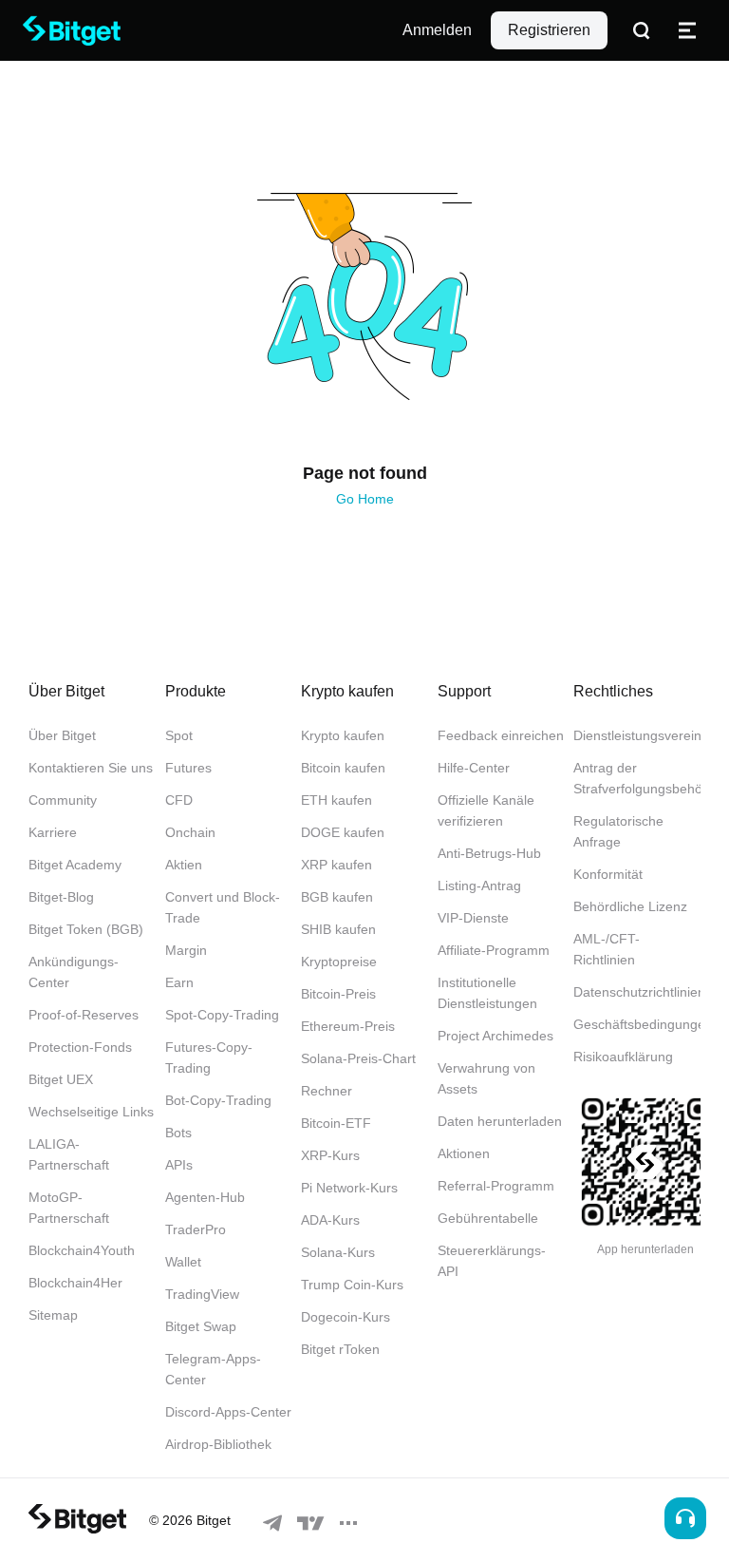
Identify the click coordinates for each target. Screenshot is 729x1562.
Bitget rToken (340, 1349)
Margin (186, 950)
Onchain (190, 832)
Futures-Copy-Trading (208, 1057)
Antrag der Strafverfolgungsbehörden (637, 778)
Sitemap (53, 1315)
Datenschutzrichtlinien (637, 992)
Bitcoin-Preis (338, 993)
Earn (179, 982)
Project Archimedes (495, 1035)
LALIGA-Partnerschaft (68, 1154)
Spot (179, 735)
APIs (179, 1164)
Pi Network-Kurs (349, 1187)
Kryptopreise (339, 961)
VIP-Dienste (473, 917)
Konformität (608, 874)
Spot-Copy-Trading (222, 1014)
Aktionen (464, 1153)
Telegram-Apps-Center (213, 1369)
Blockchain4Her (75, 1282)
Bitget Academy (75, 864)
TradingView (202, 1294)
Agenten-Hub (205, 1197)
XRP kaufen (336, 864)
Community (62, 800)
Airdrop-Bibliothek (218, 1444)
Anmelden (437, 30)
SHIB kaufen (338, 929)
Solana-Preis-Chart (358, 1058)
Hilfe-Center (474, 767)
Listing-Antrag (479, 885)
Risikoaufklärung (623, 1056)
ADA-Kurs (330, 1220)
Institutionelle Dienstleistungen (487, 993)
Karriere (52, 832)
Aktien (183, 864)
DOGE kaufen (342, 832)
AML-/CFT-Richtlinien (606, 949)
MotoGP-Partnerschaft (68, 1208)
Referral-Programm (496, 1185)
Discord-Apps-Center (228, 1411)
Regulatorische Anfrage (618, 831)
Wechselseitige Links (91, 1111)
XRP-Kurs (330, 1155)
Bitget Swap (200, 1326)
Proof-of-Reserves (83, 1014)
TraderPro (195, 1229)
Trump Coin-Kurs (352, 1284)
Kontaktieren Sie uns (90, 767)
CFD (179, 800)
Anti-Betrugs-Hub (489, 853)
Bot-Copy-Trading (218, 1100)
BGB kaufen (337, 897)
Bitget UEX (60, 1079)
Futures (188, 767)
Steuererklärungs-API (492, 1261)
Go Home (365, 498)
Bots (178, 1132)
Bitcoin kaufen (343, 767)
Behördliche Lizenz (630, 906)
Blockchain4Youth (81, 1250)
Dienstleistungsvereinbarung (637, 735)
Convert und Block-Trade (222, 907)
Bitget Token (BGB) (85, 929)
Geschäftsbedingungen (637, 1024)
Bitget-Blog (61, 897)
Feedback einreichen (501, 735)
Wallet (183, 1261)
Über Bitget (62, 735)
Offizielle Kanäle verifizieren (486, 810)
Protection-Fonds (80, 1047)
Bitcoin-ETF (336, 1123)
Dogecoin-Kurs (345, 1316)
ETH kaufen (336, 800)
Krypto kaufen (342, 735)
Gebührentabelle (488, 1218)
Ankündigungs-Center (73, 972)
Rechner (326, 1090)
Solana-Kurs (338, 1252)
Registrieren (549, 30)
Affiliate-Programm (494, 950)
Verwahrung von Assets (486, 1078)
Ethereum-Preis (348, 1026)
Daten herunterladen (500, 1121)
